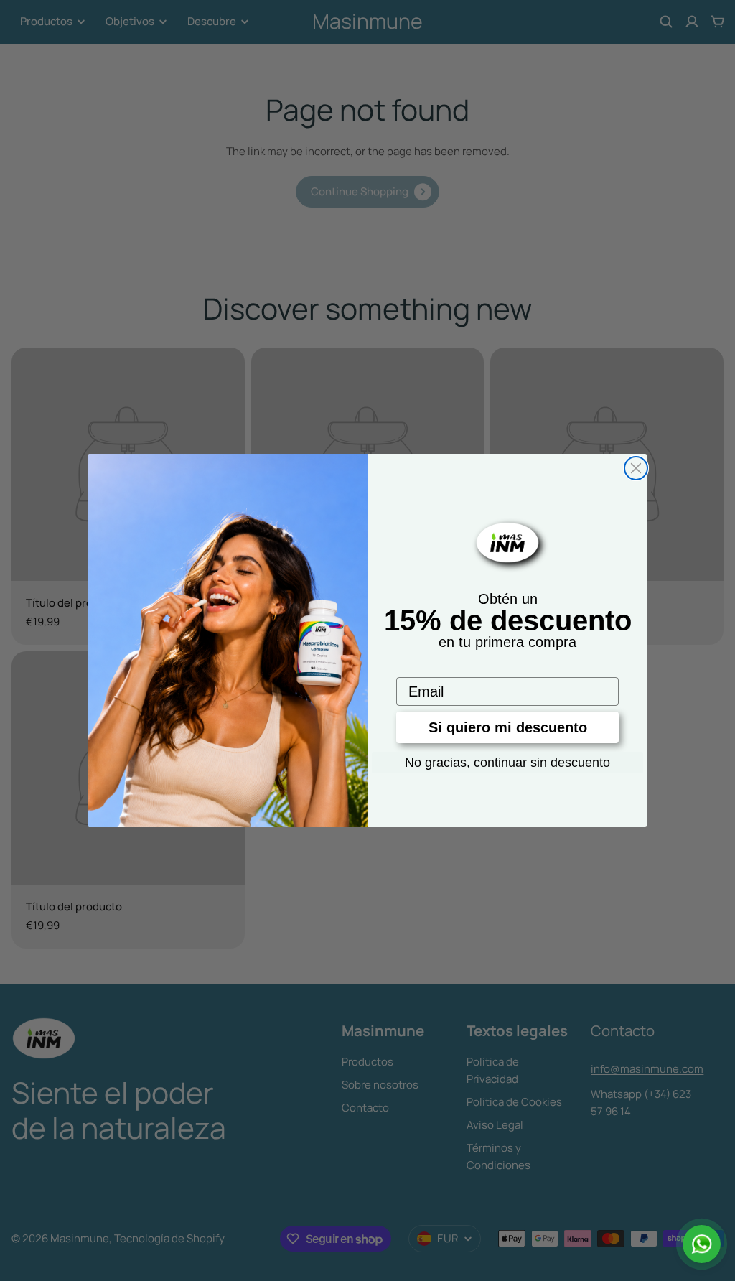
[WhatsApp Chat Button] (702, 1244)
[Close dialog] (635, 468)
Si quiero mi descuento (508, 727)
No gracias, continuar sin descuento (507, 762)
